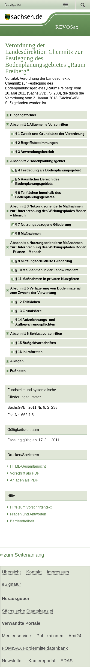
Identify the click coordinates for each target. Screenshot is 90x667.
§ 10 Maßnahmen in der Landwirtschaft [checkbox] (46, 270)
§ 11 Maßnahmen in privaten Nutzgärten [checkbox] (47, 279)
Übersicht (11, 572)
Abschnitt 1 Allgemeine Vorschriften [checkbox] (39, 124)
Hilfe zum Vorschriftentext (30, 507)
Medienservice (16, 635)
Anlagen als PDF (24, 480)
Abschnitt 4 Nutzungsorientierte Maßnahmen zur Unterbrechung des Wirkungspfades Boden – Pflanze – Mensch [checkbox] (48, 247)
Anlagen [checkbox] (17, 361)
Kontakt (34, 572)
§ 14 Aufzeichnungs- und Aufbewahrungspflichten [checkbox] (35, 322)
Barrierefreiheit (22, 521)
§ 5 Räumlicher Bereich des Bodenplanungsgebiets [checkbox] (37, 181)
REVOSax (66, 27)
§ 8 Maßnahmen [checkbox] (28, 233)
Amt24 (75, 635)
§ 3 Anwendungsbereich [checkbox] (34, 152)
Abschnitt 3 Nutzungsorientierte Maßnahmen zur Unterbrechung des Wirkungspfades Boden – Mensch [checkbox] (48, 210)
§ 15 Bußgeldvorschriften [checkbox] (35, 343)
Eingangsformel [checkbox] (23, 115)
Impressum (58, 572)
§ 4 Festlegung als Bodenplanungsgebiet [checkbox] (48, 170)
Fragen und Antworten (28, 514)
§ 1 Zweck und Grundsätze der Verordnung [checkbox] (49, 134)
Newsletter (12, 660)
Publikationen (49, 635)
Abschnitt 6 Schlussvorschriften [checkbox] (36, 333)
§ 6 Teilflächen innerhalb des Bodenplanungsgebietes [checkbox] (38, 195)
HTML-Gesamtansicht (28, 466)
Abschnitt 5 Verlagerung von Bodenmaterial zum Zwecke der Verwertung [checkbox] (45, 290)
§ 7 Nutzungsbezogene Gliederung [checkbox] (43, 224)
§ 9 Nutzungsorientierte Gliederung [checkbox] (43, 261)
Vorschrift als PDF (24, 473)
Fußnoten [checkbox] (18, 371)
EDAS (66, 660)
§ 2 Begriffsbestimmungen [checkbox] (36, 143)
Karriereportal (41, 660)
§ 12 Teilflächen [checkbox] (27, 302)
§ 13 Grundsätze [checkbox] (28, 311)
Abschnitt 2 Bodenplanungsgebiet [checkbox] (37, 161)
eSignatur (11, 584)
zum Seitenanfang (24, 555)
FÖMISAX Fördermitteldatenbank (35, 648)
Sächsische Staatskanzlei (27, 611)
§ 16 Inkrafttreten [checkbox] (28, 352)
